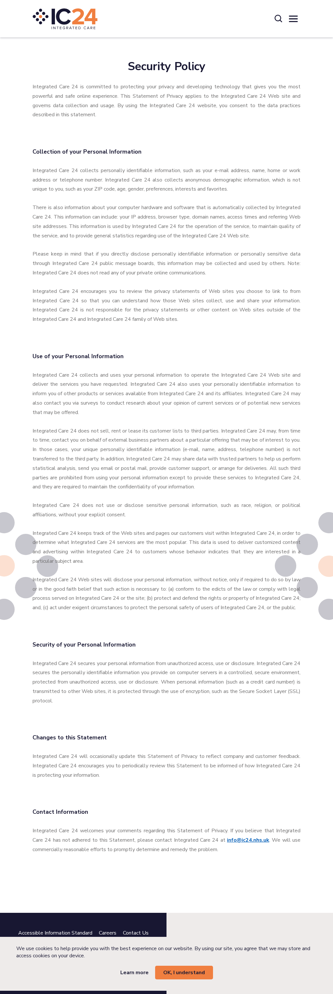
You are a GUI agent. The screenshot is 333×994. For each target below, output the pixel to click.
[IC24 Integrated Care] (65, 18)
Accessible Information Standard (55, 933)
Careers (107, 933)
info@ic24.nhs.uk (248, 840)
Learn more (134, 972)
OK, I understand (184, 972)
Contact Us (136, 933)
